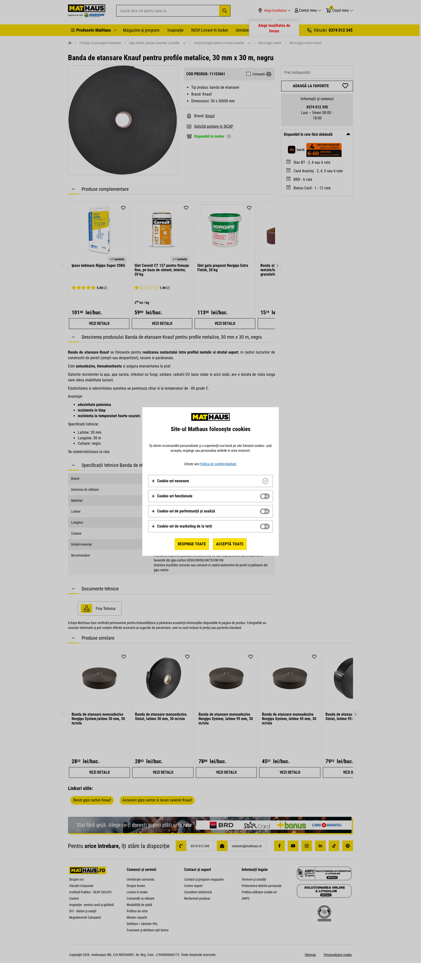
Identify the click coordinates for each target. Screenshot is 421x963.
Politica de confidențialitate (218, 464)
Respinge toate (192, 544)
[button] (170, 481)
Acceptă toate (229, 544)
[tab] (210, 481)
